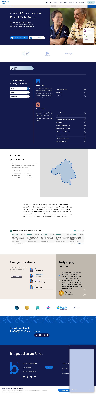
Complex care (65, 370)
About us (73, 6)
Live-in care (64, 368)
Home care (64, 366)
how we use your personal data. (31, 371)
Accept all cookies (66, 390)
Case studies (71, 2)
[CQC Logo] (87, 31)
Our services (59, 6)
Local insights (80, 6)
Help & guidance (63, 2)
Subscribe (49, 367)
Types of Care (48, 2)
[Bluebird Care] (5, 3)
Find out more (81, 2)
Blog (85, 6)
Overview (53, 6)
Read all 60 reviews (80, 243)
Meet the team (66, 6)
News (76, 2)
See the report (86, 39)
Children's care (65, 373)
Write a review (73, 243)
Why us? (55, 2)
